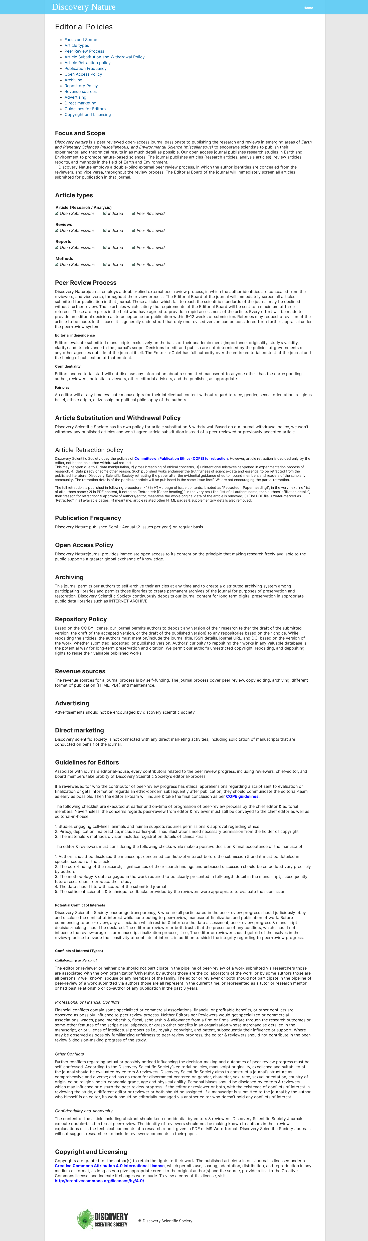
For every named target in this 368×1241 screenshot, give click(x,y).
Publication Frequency (86, 68)
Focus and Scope (81, 39)
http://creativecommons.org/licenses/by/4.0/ (99, 1180)
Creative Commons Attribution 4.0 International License (110, 1165)
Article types (77, 45)
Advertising (75, 97)
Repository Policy (81, 85)
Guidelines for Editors (85, 108)
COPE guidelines (242, 796)
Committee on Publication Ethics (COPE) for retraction (181, 458)
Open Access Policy (83, 74)
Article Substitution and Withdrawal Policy (105, 56)
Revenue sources (81, 91)
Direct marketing (80, 102)
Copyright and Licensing (88, 114)
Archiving (73, 79)
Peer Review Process (84, 51)
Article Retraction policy (88, 62)
